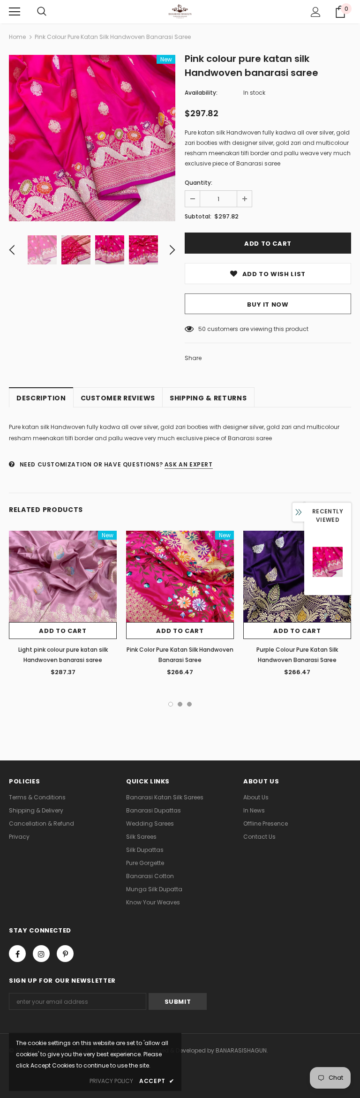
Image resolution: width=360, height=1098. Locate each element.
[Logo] (180, 11)
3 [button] (189, 704)
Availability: (201, 93)
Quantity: (198, 183)
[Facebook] (17, 953)
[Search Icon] (41, 11)
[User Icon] (316, 12)
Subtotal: (198, 216)
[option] (92, 138)
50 (202, 329)
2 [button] (180, 704)
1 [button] (170, 704)
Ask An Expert (189, 464)
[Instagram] (41, 953)
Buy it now (268, 304)
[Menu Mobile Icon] (14, 11)
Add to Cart (62, 630)
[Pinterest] (65, 953)
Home (17, 37)
